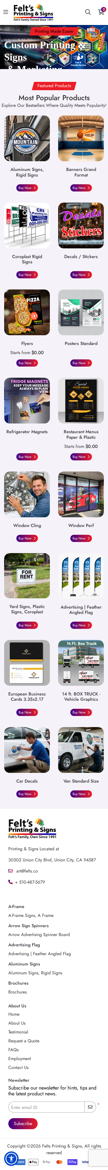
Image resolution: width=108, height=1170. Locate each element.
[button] (11, 1158)
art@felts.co (26, 871)
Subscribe (23, 1123)
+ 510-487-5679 (30, 882)
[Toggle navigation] (6, 12)
